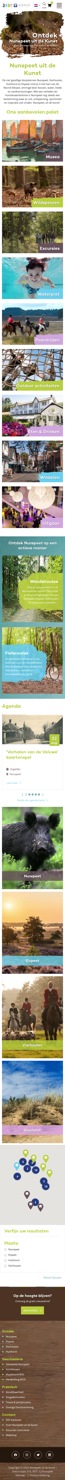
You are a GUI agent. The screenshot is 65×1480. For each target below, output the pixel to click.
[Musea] (32, 140)
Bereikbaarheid (14, 1392)
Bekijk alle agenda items (31, 800)
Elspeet (12, 1254)
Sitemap (20, 1475)
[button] (22, 794)
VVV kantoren (13, 1420)
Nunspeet (13, 1249)
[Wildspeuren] (32, 186)
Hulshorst (14, 1260)
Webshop (11, 1435)
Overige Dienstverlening (20, 1407)
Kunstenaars (13, 1369)
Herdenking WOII (16, 1379)
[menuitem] (37, 5)
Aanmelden (31, 1310)
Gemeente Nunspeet (17, 1364)
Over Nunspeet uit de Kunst (22, 1425)
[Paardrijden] (32, 323)
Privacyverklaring (40, 1475)
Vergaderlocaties (15, 1397)
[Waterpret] (32, 278)
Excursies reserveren (18, 1430)
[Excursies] (32, 232)
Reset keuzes (53, 1277)
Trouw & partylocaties (18, 1402)
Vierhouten (14, 1265)
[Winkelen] (32, 461)
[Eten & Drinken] (32, 415)
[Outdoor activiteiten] (32, 369)
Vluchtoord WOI (15, 1374)
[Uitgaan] (32, 507)
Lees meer (12, 783)
